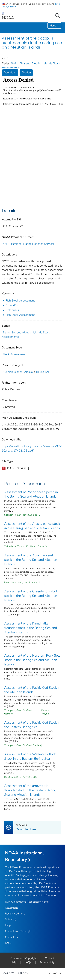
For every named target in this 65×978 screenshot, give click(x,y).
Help (8, 925)
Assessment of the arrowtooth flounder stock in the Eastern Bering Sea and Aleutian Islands (30, 790)
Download (10, 72)
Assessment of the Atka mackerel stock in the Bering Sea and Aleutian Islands (30, 559)
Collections (11, 908)
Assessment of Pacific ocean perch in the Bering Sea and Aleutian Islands (31, 494)
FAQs (8, 943)
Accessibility (46, 962)
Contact (49, 958)
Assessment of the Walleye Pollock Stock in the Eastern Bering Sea (30, 756)
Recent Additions (15, 913)
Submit (9, 919)
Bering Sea (43, 372)
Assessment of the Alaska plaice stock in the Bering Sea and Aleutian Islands (32, 525)
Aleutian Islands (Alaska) (18, 372)
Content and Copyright (18, 931)
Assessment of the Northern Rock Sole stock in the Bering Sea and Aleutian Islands (32, 660)
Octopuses (12, 310)
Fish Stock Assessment (20, 300)
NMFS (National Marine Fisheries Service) (28, 244)
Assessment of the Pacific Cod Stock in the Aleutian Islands (32, 689)
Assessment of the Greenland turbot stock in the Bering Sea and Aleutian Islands (30, 595)
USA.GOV (23, 973)
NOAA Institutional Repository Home (27, 902)
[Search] (58, 15)
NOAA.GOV (8, 973)
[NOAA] (8, 16)
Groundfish (12, 305)
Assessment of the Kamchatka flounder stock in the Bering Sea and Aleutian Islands (30, 627)
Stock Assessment (14, 354)
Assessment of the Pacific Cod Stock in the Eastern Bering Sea (32, 724)
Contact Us (11, 937)
